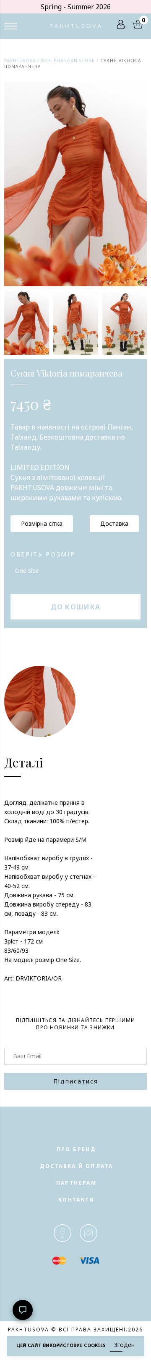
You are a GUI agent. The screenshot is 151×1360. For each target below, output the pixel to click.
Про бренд (76, 1149)
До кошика (76, 606)
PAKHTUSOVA (20, 60)
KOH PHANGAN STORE (68, 60)
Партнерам (76, 1182)
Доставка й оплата (76, 1166)
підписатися (75, 1081)
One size (27, 571)
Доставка (114, 523)
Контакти (76, 1199)
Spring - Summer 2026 (76, 6)
